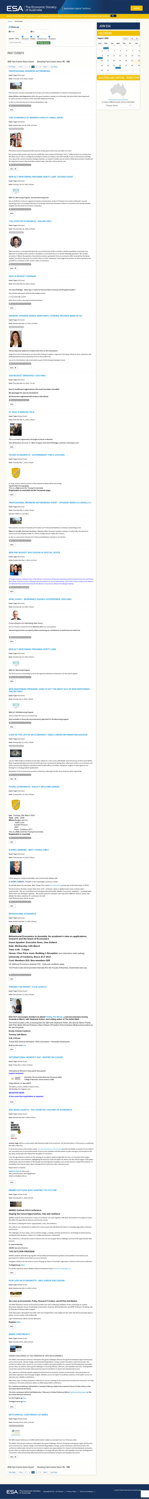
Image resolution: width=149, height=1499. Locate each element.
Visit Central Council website (118, 100)
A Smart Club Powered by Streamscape (127, 1490)
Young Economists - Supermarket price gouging (37, 454)
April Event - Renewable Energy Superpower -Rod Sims (40, 599)
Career (38, 16)
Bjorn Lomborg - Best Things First (29, 849)
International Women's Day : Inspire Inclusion (36, 1057)
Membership (19, 16)
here (24, 1045)
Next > (45, 67)
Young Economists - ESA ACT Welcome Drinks (34, 786)
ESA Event (25, 39)
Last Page (54, 67)
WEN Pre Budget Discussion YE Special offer (34, 552)
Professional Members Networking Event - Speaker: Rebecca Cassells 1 (50, 502)
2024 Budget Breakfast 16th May (27, 375)
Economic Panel (95, 16)
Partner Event (42, 39)
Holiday (33, 39)
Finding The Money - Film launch (28, 986)
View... (12, 110)
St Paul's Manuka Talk (21, 411)
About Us (10, 16)
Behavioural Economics (22, 913)
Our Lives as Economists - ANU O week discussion (37, 1280)
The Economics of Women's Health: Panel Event (36, 117)
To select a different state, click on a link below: (118, 102)
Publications (30, 16)
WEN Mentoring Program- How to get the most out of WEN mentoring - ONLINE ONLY (50, 690)
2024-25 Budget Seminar (22, 276)
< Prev (20, 67)
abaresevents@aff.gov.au (62, 1268)
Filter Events (44, 43)
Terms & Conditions (86, 1491)
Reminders (52, 39)
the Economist (55, 885)
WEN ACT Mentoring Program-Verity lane (32, 649)
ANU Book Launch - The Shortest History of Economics (40, 1109)
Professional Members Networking (29, 70)
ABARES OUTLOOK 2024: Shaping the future (33, 1190)
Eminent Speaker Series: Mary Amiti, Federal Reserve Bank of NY (45, 315)
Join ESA (105, 26)
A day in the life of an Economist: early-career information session (48, 734)
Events (85, 16)
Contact (105, 16)
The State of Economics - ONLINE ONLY (30, 221)
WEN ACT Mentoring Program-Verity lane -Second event (41, 176)
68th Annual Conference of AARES (28, 1414)
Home (10, 21)
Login (137, 8)
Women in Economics (66, 16)
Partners (78, 16)
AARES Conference (19, 1334)
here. (19, 1322)
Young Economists (49, 16)
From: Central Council (16, 129)
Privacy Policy (71, 1491)
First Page (12, 67)
